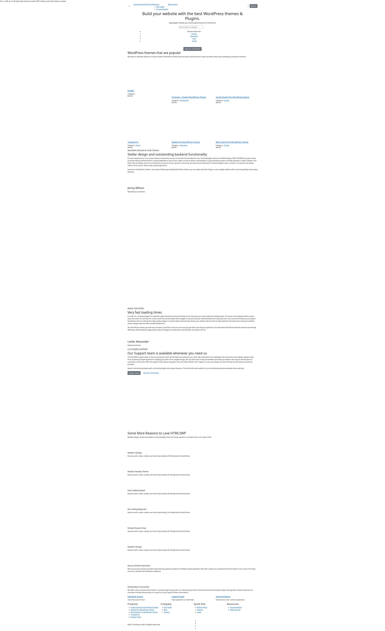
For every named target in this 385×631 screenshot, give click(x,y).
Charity (194, 34)
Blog (170, 4)
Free (194, 39)
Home (135, 4)
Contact (175, 4)
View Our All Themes (192, 49)
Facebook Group (135, 596)
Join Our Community (151, 373)
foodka (131, 90)
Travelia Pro (133, 142)
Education (194, 36)
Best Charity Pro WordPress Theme (232, 142)
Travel (194, 41)
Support (156, 4)
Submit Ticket (136, 617)
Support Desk (134, 373)
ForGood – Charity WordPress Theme (189, 97)
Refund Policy (202, 607)
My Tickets (160, 7)
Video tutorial (235, 610)
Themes (141, 4)
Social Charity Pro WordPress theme (232, 97)
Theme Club (148, 4)
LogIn (199, 612)
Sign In (253, 6)
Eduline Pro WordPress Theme (186, 142)
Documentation (162, 9)
